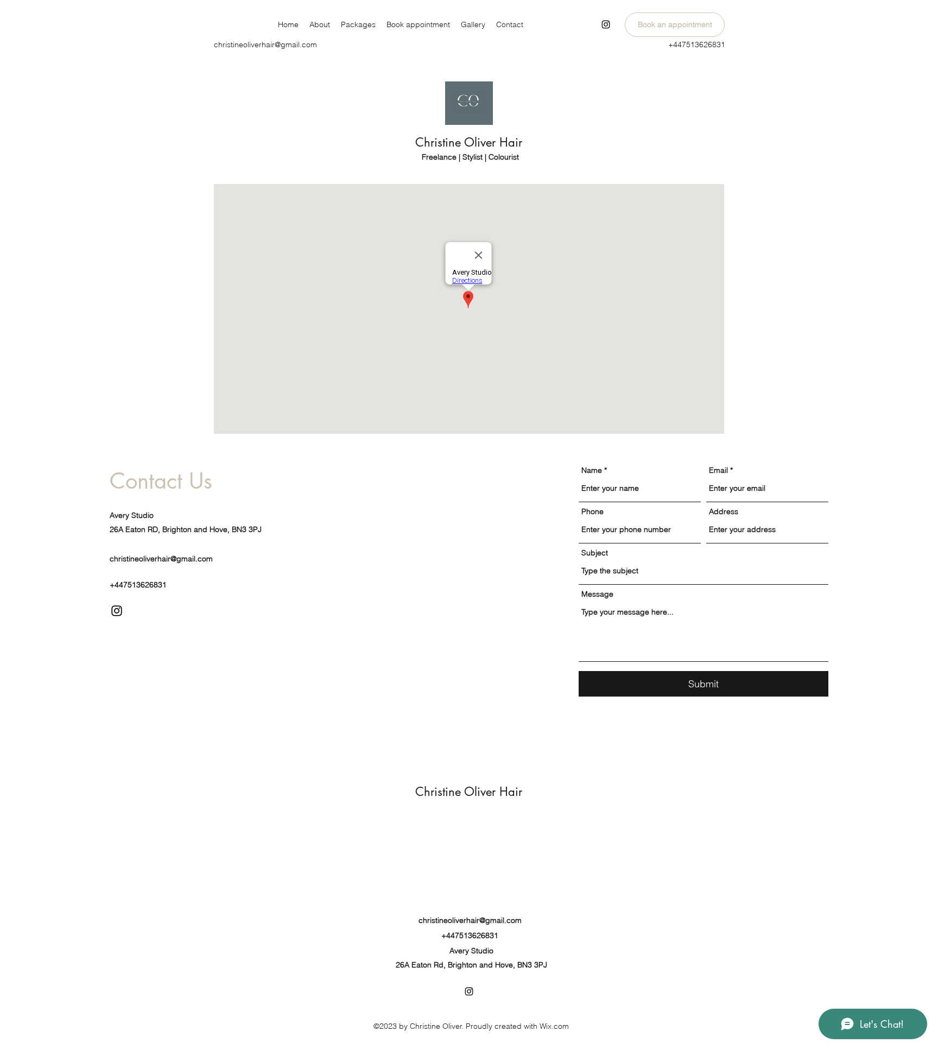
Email (718, 470)
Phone (592, 511)
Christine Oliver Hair (470, 142)
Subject (594, 552)
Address (723, 511)
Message (597, 594)
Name (591, 470)
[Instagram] (605, 24)
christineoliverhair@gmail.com (265, 44)
